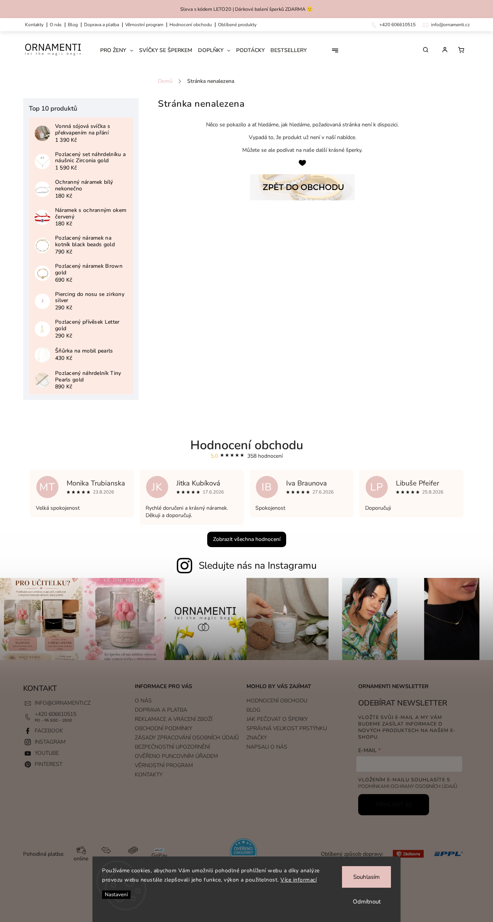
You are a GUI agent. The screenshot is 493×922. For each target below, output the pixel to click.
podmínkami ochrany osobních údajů (407, 786)
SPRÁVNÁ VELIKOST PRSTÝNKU (286, 728)
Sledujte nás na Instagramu (258, 565)
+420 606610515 (55, 714)
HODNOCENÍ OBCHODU (276, 700)
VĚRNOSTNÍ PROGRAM (144, 25)
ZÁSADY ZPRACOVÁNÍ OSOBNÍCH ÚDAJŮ (187, 737)
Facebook (49, 730)
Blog (73, 25)
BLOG (253, 710)
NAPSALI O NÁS (266, 747)
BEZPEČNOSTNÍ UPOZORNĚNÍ (172, 747)
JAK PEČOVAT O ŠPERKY (277, 719)
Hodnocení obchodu (190, 25)
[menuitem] (119, 50)
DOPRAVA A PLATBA (101, 25)
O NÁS (56, 25)
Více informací (298, 879)
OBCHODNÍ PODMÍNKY (163, 728)
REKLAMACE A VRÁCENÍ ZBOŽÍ (173, 719)
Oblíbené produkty (237, 25)
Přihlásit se (394, 804)
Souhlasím (366, 877)
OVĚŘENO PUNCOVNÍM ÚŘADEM (176, 756)
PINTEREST (48, 764)
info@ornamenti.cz (63, 703)
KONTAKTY (34, 25)
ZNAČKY (256, 737)
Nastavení (116, 894)
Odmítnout (367, 901)
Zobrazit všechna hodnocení (246, 539)
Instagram (50, 742)
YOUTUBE (47, 753)
